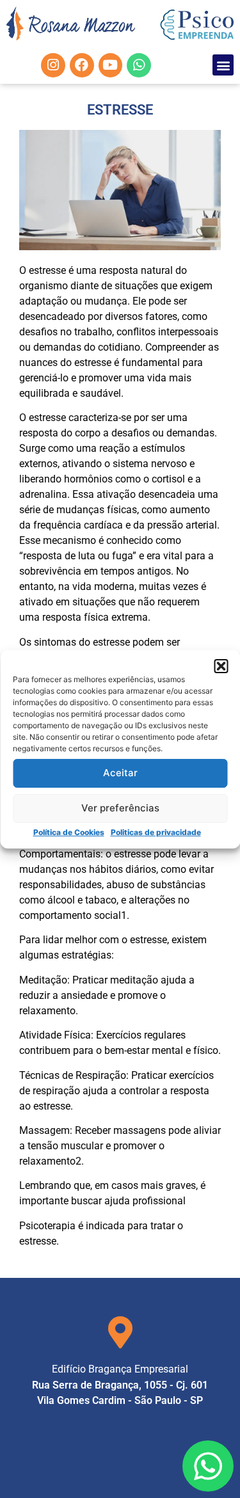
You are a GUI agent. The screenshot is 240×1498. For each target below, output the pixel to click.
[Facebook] (82, 65)
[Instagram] (53, 65)
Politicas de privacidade (156, 832)
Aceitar (120, 773)
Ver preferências (120, 808)
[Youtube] (111, 65)
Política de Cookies (68, 832)
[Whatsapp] (139, 65)
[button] (220, 666)
